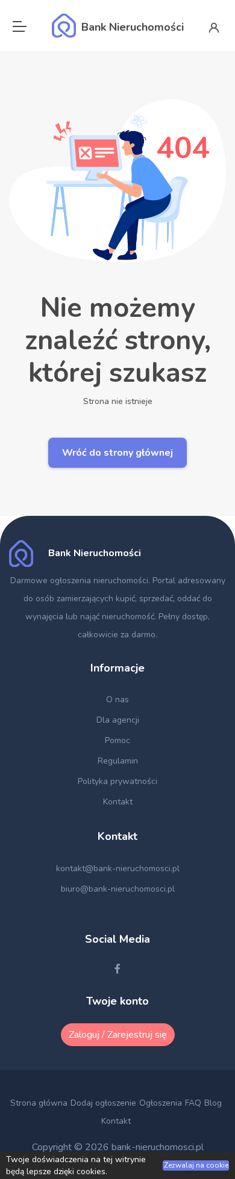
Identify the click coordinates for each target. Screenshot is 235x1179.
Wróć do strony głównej (117, 452)
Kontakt (118, 801)
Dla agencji (117, 720)
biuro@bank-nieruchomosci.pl (118, 889)
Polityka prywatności (117, 781)
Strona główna (38, 1103)
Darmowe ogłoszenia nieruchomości (79, 580)
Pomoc (117, 740)
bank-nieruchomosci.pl (157, 1147)
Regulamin (118, 761)
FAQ (193, 1103)
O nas (117, 699)
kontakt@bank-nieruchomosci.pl (118, 868)
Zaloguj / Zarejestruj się (118, 1034)
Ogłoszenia (160, 1103)
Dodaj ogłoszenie (103, 1103)
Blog (213, 1103)
